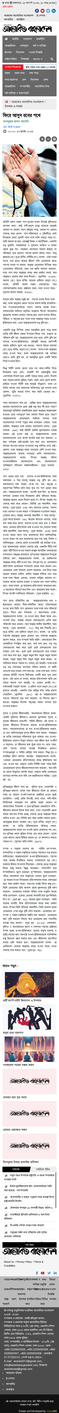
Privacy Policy (24, 1261)
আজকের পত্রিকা (13, 1373)
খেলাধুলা (24, 45)
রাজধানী (8, 1289)
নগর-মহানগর (11, 79)
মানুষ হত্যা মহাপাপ (13, 1033)
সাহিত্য (37, 1299)
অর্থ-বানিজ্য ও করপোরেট (17, 93)
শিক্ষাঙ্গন (25, 59)
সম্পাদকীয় (25, 86)
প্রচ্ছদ (7, 73)
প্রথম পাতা (20, 73)
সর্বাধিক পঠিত (43, 1169)
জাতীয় (15, 39)
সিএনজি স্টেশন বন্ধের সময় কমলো (27, 1225)
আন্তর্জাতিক (10, 45)
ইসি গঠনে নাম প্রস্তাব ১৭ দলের (33, 67)
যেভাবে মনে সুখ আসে (15, 1097)
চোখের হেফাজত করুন (15, 1130)
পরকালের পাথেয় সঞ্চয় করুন (18, 1065)
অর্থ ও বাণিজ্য (39, 45)
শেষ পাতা (34, 73)
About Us (9, 1261)
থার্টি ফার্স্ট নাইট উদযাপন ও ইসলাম (22, 1000)
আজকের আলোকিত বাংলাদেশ (18, 15)
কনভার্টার (8, 19)
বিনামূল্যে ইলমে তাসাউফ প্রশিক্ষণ (21, 1162)
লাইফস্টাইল (11, 59)
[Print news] (54, 139)
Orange (52, 1411)
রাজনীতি (40, 39)
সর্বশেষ (16, 1169)
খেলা (45, 79)
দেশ (24, 79)
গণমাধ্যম (38, 1289)
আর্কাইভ (20, 19)
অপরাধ (52, 1299)
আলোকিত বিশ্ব (42, 86)
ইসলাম (8, 52)
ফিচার (52, 1279)
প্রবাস (52, 1284)
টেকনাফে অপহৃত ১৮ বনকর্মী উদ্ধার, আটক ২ (31, 1207)
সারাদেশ (27, 39)
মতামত (45, 1289)
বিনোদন (20, 52)
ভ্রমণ (14, 1299)
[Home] (6, 39)
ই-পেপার (41, 15)
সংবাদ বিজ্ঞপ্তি (35, 52)
